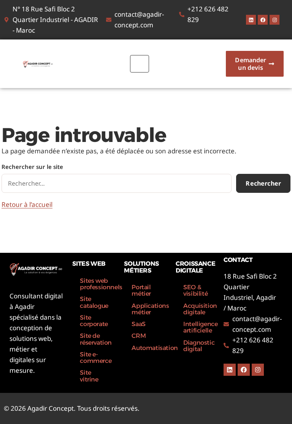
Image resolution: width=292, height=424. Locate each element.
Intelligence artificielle (200, 327)
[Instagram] (274, 20)
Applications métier (150, 309)
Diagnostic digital (198, 346)
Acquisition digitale (200, 309)
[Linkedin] (251, 20)
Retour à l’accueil (27, 204)
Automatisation (150, 347)
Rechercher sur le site (32, 166)
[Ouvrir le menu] (139, 64)
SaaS (138, 324)
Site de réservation (96, 339)
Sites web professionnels (98, 284)
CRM (139, 335)
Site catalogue (94, 302)
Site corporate (94, 321)
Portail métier (141, 290)
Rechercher (263, 183)
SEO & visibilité (195, 290)
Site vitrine (89, 376)
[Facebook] (263, 20)
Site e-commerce (95, 357)
